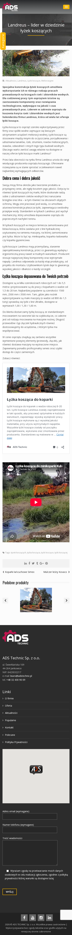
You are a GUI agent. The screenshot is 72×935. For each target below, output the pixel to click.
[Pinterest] (46, 563)
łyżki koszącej (61, 552)
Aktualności (11, 80)
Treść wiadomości (12, 838)
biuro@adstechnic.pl (21, 675)
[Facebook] (29, 563)
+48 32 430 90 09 (15, 679)
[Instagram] (41, 917)
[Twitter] (33, 563)
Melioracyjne (47, 80)
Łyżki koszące (33, 80)
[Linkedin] (25, 563)
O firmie (9, 698)
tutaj (51, 878)
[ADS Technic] (10, 7)
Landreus (21, 80)
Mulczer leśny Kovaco (55, 571)
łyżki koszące (47, 552)
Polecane (10, 734)
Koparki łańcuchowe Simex (19, 571)
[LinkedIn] (49, 917)
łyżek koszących (18, 552)
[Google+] (41, 563)
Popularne (10, 720)
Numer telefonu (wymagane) (18, 824)
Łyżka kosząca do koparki (36, 596)
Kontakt (9, 727)
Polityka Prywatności (16, 742)
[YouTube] (32, 917)
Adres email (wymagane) (16, 811)
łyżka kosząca (33, 552)
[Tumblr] (37, 563)
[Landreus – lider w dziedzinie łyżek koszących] (36, 63)
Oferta (8, 705)
